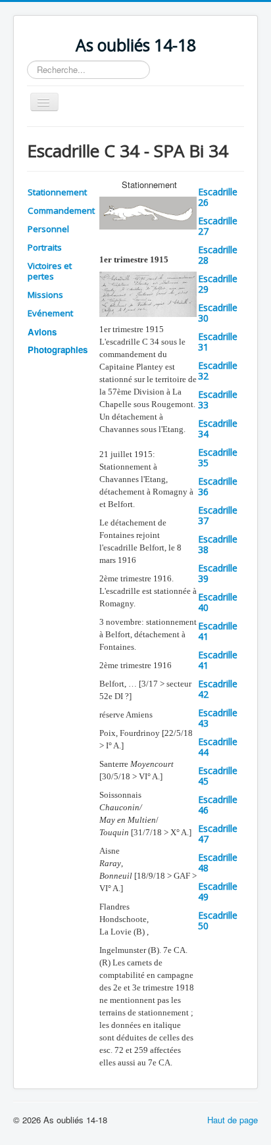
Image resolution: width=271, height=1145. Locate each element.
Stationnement (57, 192)
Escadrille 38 (217, 544)
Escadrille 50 (217, 920)
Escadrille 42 (217, 688)
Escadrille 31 (217, 341)
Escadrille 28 (217, 254)
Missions (45, 295)
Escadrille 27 (217, 225)
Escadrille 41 (217, 631)
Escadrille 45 (217, 775)
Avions (42, 332)
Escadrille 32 (217, 370)
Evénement (50, 313)
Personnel (48, 229)
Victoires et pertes (50, 271)
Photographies (57, 349)
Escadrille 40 (217, 602)
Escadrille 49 (217, 891)
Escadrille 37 (217, 515)
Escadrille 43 (217, 717)
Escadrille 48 (217, 862)
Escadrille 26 (217, 196)
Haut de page (232, 1119)
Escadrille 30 (217, 312)
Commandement (61, 210)
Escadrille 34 (217, 428)
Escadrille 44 (217, 746)
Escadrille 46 (217, 804)
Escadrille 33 (217, 399)
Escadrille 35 (217, 457)
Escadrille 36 (217, 486)
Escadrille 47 (217, 833)
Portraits (45, 247)
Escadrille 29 (217, 283)
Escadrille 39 (217, 573)
